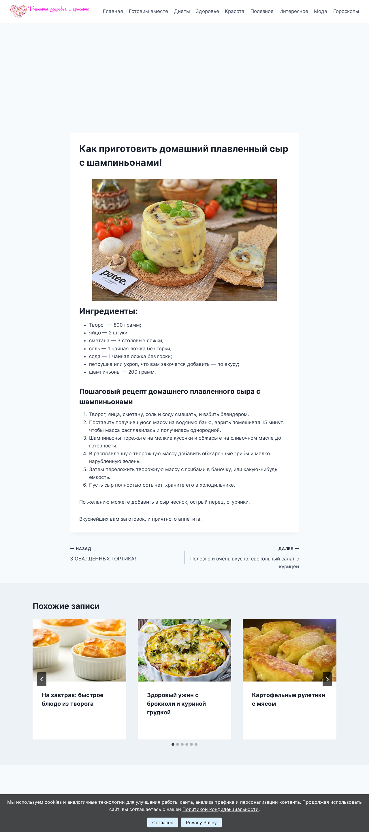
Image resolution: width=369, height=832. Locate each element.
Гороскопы (346, 11)
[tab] (173, 744)
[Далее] (327, 679)
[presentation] (79, 650)
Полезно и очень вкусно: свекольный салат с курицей (244, 557)
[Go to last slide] (41, 679)
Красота (234, 11)
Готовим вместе (148, 11)
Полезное (262, 11)
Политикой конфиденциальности (220, 809)
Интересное (293, 11)
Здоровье (207, 11)
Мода (320, 11)
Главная (113, 11)
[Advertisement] (184, 66)
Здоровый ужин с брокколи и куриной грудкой (176, 704)
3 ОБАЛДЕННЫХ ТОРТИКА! (103, 554)
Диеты (182, 11)
